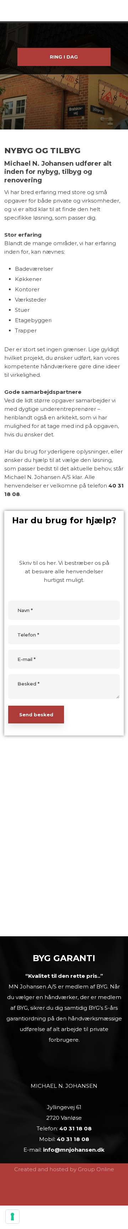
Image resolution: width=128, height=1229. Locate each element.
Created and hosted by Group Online (64, 1169)
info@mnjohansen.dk (74, 1149)
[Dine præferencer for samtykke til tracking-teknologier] (12, 1216)
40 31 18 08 (75, 1128)
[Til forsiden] (64, 34)
